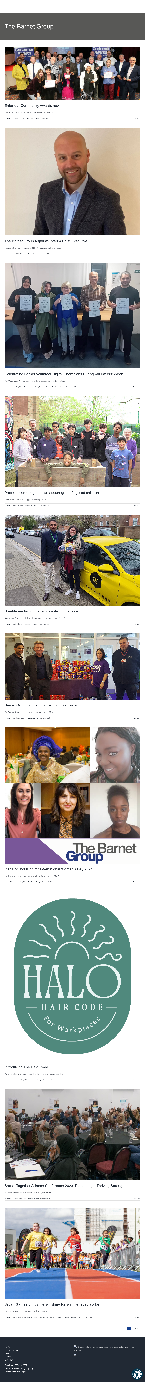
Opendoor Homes (45, 387)
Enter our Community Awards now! (33, 106)
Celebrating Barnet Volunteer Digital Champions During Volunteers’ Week (64, 374)
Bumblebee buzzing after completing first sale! (42, 611)
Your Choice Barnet (73, 1317)
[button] (137, 1374)
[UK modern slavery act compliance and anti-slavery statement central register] (107, 1347)
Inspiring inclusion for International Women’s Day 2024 (49, 869)
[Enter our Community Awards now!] (72, 73)
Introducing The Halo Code (26, 1067)
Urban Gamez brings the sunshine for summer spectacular (52, 1304)
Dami (8, 387)
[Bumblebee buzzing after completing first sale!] (72, 560)
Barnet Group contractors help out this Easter (41, 705)
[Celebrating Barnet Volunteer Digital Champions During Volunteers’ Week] (72, 315)
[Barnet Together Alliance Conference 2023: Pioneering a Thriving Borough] (72, 1134)
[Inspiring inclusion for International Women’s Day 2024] (72, 795)
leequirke (10, 882)
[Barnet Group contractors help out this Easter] (72, 666)
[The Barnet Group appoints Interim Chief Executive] (72, 181)
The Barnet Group (33, 118)
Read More (136, 118)
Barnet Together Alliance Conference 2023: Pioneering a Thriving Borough (64, 1186)
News (36, 387)
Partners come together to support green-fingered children (52, 493)
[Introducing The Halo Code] (72, 976)
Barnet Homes (29, 387)
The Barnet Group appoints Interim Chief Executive (46, 241)
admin (9, 118)
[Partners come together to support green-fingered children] (72, 441)
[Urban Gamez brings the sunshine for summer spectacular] (72, 1253)
